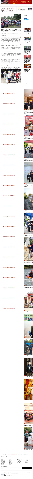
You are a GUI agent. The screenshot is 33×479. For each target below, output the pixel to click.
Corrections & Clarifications (3, 462)
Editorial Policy (3, 460)
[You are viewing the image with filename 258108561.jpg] (12, 180)
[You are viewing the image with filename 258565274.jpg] (12, 262)
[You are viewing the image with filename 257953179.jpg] (12, 129)
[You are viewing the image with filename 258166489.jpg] (12, 200)
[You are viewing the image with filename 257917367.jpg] (12, 108)
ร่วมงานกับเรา (10, 456)
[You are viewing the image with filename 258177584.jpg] (12, 210)
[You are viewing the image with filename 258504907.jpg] (12, 231)
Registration (10, 460)
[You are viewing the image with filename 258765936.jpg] (12, 282)
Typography (18, 462)
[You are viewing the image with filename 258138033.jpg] (12, 190)
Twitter (26, 459)
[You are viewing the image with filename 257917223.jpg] (12, 98)
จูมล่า (1, 473)
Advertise (2, 464)
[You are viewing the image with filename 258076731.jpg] (12, 169)
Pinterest (26, 462)
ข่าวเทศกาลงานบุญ (3, 454)
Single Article (19, 460)
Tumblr (26, 461)
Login (10, 459)
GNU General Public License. (14, 473)
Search (10, 461)
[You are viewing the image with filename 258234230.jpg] (12, 221)
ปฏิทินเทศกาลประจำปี (4, 456)
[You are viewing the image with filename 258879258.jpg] (12, 313)
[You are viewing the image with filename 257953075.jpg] (12, 118)
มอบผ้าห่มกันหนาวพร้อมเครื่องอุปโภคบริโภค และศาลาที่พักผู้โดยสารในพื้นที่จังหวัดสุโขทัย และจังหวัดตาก (11, 30)
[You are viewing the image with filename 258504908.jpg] (12, 241)
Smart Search (11, 462)
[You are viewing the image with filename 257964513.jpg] (12, 149)
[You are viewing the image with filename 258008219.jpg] (12, 159)
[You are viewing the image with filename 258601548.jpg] (12, 272)
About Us (2, 459)
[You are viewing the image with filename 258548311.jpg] (12, 251)
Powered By (8, 475)
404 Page (10, 464)
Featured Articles (19, 459)
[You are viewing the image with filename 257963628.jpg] (12, 139)
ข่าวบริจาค (8, 454)
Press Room (2, 463)
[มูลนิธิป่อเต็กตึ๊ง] (7, 10)
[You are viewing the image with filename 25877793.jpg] (12, 292)
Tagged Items (19, 461)
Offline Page (10, 463)
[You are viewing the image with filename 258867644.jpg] (12, 302)
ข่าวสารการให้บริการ (14, 454)
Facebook (26, 460)
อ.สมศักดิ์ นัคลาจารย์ (27, 472)
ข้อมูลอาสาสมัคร (25, 454)
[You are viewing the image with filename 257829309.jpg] (12, 88)
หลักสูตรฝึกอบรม (20, 454)
